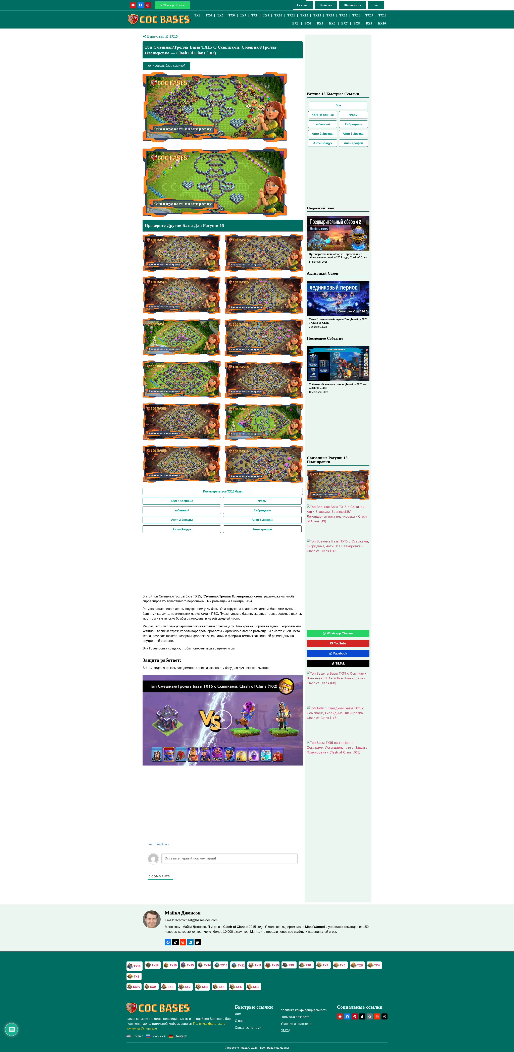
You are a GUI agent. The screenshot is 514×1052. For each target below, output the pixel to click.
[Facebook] (141, 5)
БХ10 (382, 23)
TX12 (304, 15)
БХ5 (320, 23)
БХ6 (332, 23)
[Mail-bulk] (198, 942)
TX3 (197, 15)
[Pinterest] (148, 5)
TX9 (266, 15)
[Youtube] (133, 5)
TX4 (209, 15)
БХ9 (369, 23)
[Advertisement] (223, 563)
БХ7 (344, 23)
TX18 (382, 15)
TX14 (330, 15)
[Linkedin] (190, 942)
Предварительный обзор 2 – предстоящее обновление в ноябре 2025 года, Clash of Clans (338, 256)
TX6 (231, 15)
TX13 (317, 15)
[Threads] (384, 1016)
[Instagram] (183, 942)
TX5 (220, 15)
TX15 (343, 15)
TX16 (356, 15)
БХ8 (357, 23)
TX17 (369, 15)
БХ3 (295, 23)
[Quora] (370, 1016)
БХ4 (308, 23)
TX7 (243, 15)
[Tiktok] (175, 942)
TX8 (254, 15)
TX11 (291, 15)
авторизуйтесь (158, 844)
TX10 (278, 15)
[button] (223, 720)
